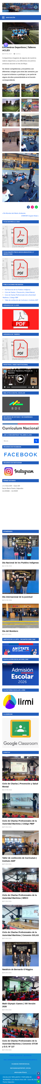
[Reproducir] (5, 387)
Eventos (18, 54)
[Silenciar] (33, 387)
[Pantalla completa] (36, 387)
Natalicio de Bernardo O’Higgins (17, 969)
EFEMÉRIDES (7, 531)
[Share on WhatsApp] (36, 207)
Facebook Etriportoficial (21, 1064)
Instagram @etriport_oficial (20, 1068)
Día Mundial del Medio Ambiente (14, 213)
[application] (20, 379)
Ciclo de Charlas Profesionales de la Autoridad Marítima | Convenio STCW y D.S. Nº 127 (20, 1044)
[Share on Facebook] (28, 207)
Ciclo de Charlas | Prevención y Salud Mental (20, 292)
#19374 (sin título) (20, 1072)
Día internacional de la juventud (17, 597)
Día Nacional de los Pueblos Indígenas (17, 290)
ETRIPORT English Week (29, 216)
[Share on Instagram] (32, 207)
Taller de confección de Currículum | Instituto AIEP (21, 300)
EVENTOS (6, 752)
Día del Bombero (10, 631)
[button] (20, 379)
